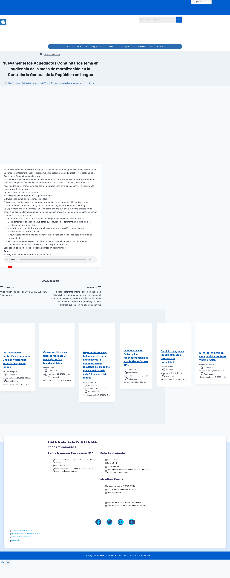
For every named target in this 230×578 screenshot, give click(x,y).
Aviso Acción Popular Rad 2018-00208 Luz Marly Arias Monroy (23, 291)
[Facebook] (98, 522)
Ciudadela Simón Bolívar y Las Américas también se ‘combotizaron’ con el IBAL (136, 357)
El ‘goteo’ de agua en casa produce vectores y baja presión (212, 356)
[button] (79, 46)
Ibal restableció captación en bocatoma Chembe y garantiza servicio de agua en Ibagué (16, 359)
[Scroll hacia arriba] (2, 562)
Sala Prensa (50, 368)
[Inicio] (41, 55)
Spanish (198, 2)
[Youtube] (132, 522)
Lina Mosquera (14, 83)
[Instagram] (121, 522)
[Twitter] (109, 522)
